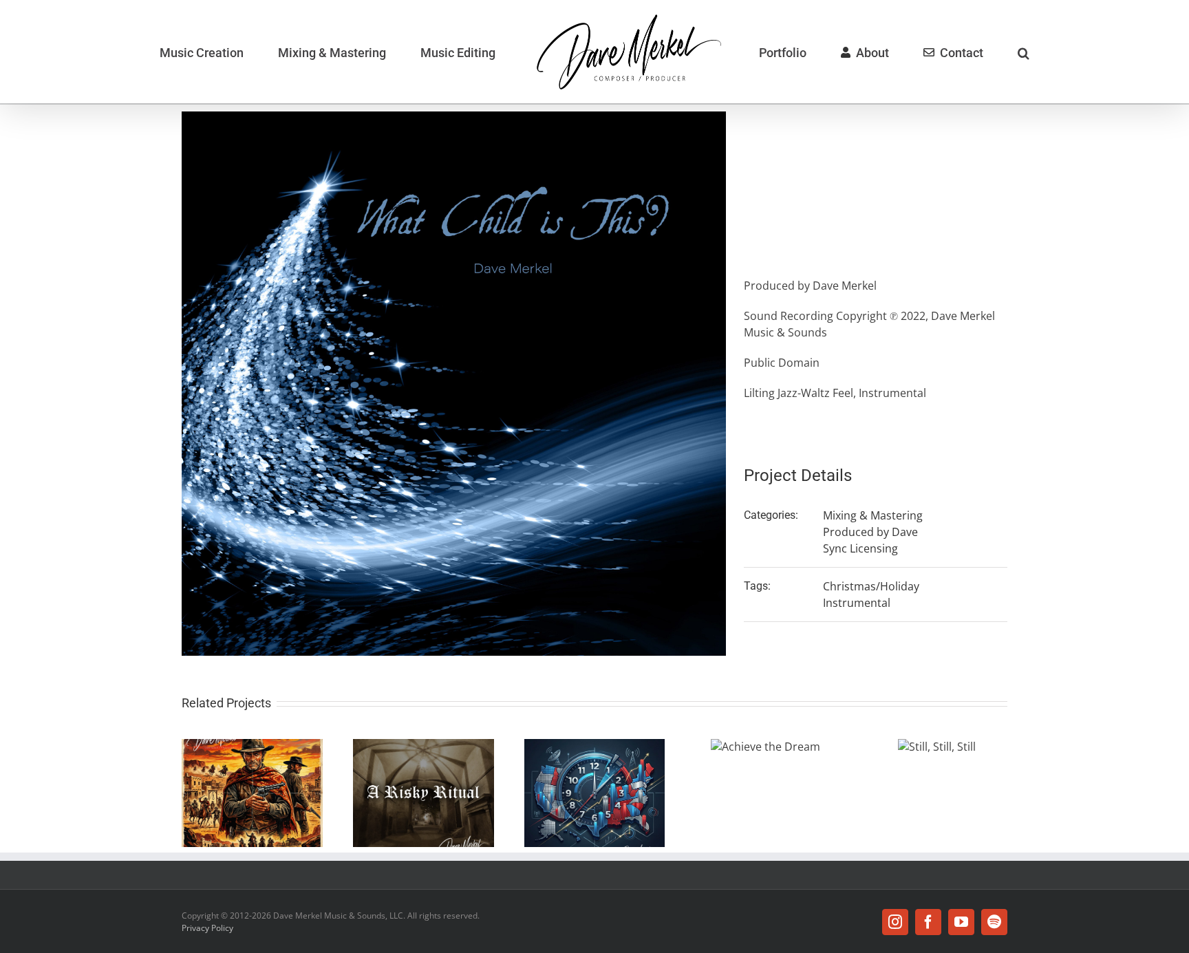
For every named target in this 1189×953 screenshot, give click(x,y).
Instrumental (856, 602)
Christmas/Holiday (871, 586)
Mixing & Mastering (873, 515)
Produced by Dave (870, 531)
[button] (944, 52)
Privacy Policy (207, 928)
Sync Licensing (860, 548)
